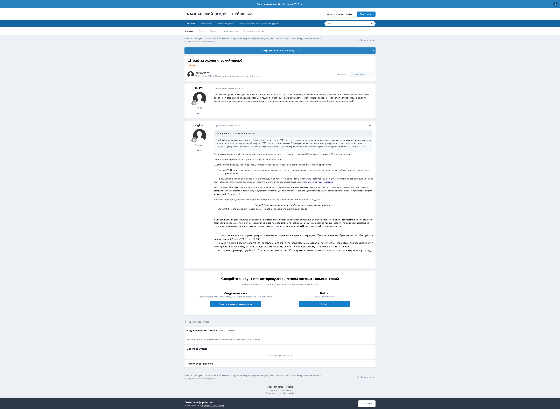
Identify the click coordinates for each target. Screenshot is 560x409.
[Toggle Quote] (218, 133)
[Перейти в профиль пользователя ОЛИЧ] (190, 74)
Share (343, 74)
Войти (324, 304)
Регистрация (366, 14)
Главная (191, 23)
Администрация (230, 31)
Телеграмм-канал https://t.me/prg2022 (278, 4)
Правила (214, 31)
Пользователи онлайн (254, 31)
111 (200, 113)
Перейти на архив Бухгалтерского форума (259, 23)
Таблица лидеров (225, 23)
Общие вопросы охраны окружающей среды (237, 76)
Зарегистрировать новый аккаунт (235, 304)
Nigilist (199, 125)
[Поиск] (372, 23)
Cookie (289, 387)
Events (202, 31)
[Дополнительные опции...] (370, 88)
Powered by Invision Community (280, 393)
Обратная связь (275, 387)
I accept (368, 403)
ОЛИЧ (206, 73)
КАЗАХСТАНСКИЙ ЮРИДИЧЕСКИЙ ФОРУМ (218, 14)
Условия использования (212, 405)
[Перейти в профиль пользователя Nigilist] (199, 135)
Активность (206, 23)
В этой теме (360, 23)
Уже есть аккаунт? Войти (340, 14)
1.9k (201, 150)
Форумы (189, 31)
